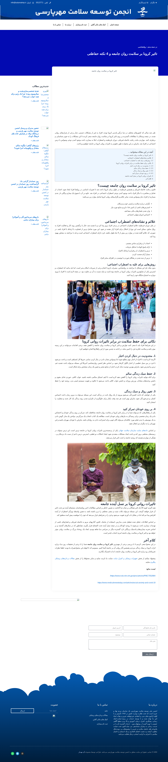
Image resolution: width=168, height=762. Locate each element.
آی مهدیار (82, 752)
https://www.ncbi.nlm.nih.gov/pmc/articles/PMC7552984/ (132, 576)
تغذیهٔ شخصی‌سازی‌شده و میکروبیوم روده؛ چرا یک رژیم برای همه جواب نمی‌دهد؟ (25, 94)
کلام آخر (148, 179)
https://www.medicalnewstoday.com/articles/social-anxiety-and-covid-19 (126, 583)
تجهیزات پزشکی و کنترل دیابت (125, 558)
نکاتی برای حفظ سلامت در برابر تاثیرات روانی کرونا (133, 163)
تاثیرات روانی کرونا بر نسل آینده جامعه (138, 176)
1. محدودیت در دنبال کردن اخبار (140, 166)
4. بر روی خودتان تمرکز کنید (141, 173)
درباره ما (68, 25)
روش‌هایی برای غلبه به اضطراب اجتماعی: (137, 160)
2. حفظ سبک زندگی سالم (142, 168)
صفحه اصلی (114, 25)
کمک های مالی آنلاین (98, 25)
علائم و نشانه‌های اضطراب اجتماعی (139, 158)
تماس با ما (57, 25)
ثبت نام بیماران (81, 25)
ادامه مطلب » (35, 101)
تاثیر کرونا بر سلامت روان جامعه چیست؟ (137, 155)
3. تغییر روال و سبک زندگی (141, 171)
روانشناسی (142, 47)
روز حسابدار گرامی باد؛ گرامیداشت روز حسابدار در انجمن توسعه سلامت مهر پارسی (25, 184)
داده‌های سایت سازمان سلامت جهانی (133, 430)
